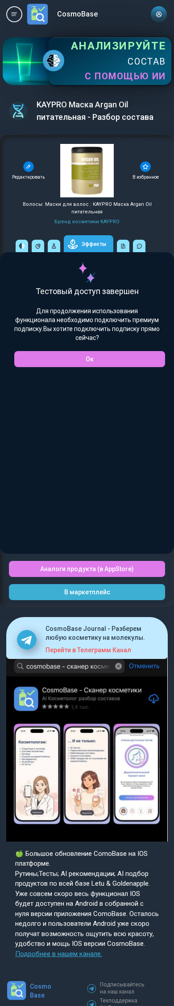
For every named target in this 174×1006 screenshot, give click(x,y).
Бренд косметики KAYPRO (87, 222)
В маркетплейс (87, 592)
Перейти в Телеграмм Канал (88, 650)
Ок (90, 359)
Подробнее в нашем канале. (58, 954)
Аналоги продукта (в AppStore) (87, 569)
